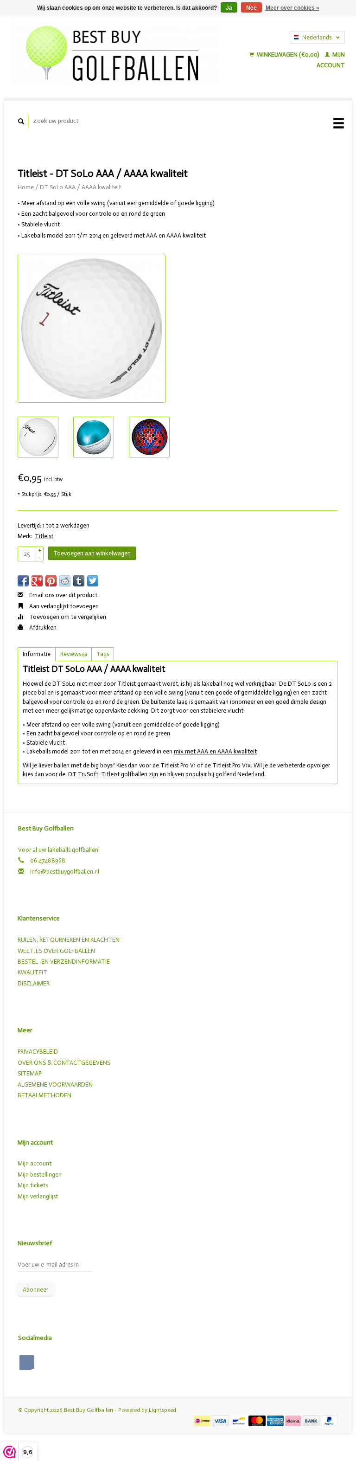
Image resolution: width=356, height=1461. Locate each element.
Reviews (73, 653)
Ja (229, 8)
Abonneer (35, 1289)
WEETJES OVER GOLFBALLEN (56, 950)
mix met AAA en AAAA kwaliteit (215, 751)
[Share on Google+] (37, 580)
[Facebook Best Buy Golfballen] (26, 1362)
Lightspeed (162, 1410)
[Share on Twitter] (92, 580)
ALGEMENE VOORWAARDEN (55, 1084)
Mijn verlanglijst (38, 1196)
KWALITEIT (32, 972)
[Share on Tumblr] (78, 580)
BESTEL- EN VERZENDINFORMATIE (64, 961)
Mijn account (34, 1163)
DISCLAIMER (34, 983)
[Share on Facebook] (23, 580)
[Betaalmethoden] (203, 1420)
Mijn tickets (33, 1185)
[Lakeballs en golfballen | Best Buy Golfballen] (115, 51)
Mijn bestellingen (40, 1174)
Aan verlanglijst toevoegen (63, 606)
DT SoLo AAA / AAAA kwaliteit (80, 187)
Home (26, 187)
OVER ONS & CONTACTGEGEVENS (64, 1062)
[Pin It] (51, 580)
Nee (251, 8)
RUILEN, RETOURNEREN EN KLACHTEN (69, 939)
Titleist (44, 536)
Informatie (37, 653)
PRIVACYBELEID (38, 1051)
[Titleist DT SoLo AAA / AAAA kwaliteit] (91, 328)
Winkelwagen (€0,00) (287, 54)
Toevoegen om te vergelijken (67, 616)
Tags (102, 653)
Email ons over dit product (62, 595)
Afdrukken (42, 627)
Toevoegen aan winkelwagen (92, 553)
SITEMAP (29, 1073)
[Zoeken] (21, 121)
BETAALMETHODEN (44, 1095)
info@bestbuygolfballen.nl (64, 871)
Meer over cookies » (292, 8)
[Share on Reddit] (64, 580)
